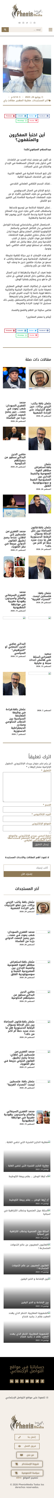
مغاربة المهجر (23, 100)
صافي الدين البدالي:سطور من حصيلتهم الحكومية (15, 459)
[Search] (5, 29)
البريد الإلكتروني (41, 814)
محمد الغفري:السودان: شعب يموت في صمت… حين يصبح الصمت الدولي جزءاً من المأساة (15, 410)
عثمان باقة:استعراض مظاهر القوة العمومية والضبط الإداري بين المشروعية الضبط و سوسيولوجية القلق (40, 475)
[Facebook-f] (42, 1381)
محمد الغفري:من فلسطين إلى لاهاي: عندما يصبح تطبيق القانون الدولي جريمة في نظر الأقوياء (15, 539)
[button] (44, 116)
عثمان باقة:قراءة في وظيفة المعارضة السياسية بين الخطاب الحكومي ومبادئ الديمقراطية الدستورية (15, 720)
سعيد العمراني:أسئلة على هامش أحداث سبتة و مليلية (40, 658)
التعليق (46, 770)
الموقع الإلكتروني (41, 824)
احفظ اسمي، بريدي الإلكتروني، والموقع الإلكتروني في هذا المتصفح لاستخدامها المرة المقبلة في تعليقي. (29, 838)
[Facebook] (34, 23)
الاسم (47, 805)
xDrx (18, 1477)
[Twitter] (37, 1381)
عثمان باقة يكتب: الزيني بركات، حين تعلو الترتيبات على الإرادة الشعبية (40, 408)
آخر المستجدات (40, 100)
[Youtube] (27, 1381)
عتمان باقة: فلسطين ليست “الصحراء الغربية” (41, 596)
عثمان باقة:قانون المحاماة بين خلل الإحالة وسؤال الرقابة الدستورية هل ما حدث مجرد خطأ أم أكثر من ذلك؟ (40, 536)
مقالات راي (9, 100)
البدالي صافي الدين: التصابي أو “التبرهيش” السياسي (15, 648)
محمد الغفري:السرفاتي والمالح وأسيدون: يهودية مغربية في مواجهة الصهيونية (15, 600)
